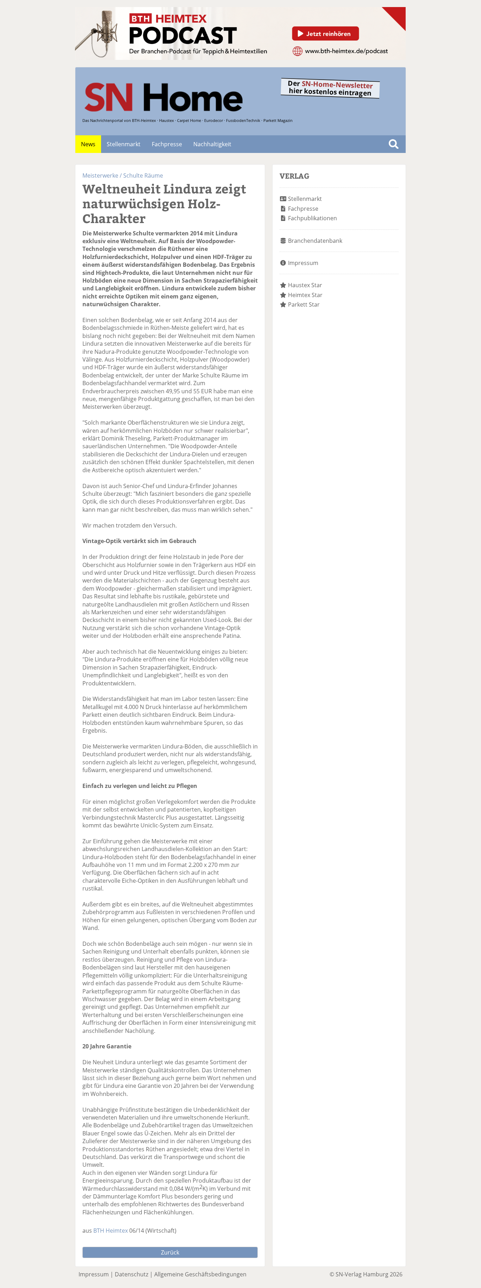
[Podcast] (240, 58)
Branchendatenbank (315, 241)
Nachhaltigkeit (212, 144)
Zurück (170, 1252)
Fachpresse (167, 144)
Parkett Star (304, 304)
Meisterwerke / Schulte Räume (122, 175)
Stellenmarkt (123, 144)
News (88, 144)
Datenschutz (131, 1274)
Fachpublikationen (312, 218)
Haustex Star (305, 285)
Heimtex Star (305, 295)
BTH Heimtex (110, 1230)
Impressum (303, 263)
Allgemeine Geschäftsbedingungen (200, 1274)
